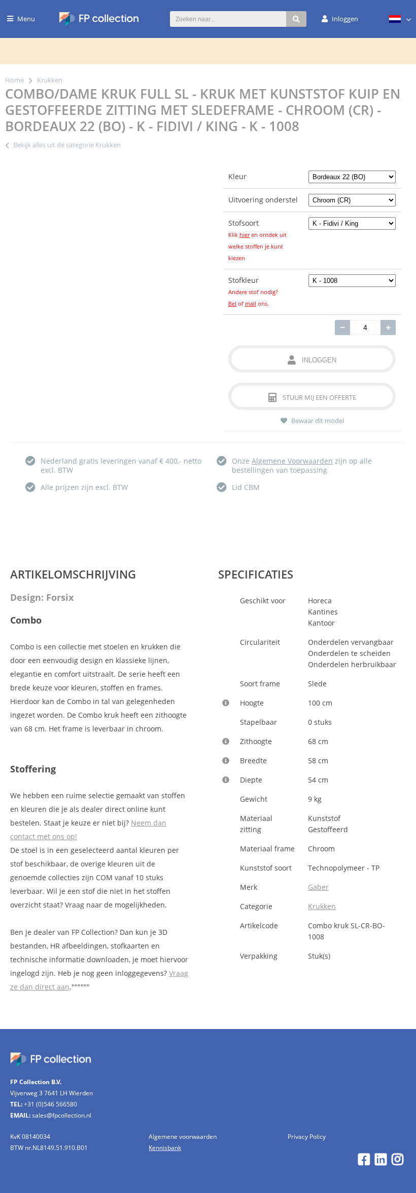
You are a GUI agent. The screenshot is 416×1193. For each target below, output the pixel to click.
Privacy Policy (307, 1136)
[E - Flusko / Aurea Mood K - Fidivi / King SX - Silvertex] (352, 223)
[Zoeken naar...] (296, 19)
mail (250, 303)
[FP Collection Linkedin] (380, 1162)
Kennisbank (165, 1147)
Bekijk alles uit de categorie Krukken (67, 144)
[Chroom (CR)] (352, 199)
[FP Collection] (99, 23)
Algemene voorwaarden (183, 1136)
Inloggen (319, 360)
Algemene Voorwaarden (292, 461)
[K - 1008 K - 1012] (352, 280)
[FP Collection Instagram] (397, 1162)
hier (244, 234)
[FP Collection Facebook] (364, 1162)
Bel (232, 303)
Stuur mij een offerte (319, 397)
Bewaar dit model (317, 420)
